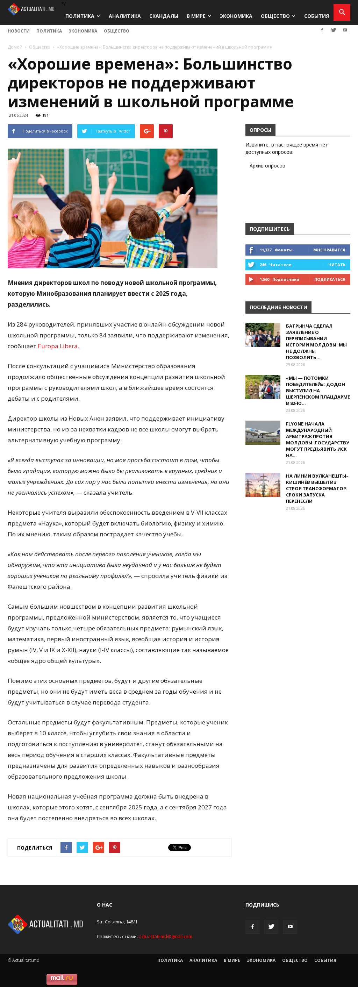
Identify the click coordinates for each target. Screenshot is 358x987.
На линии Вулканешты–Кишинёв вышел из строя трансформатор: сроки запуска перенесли (317, 488)
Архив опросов (267, 165)
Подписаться (329, 279)
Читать (336, 264)
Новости (19, 31)
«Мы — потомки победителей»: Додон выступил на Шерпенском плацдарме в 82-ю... (318, 390)
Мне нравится (329, 249)
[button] (342, 12)
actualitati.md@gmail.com (165, 936)
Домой (15, 47)
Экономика (236, 16)
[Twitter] (333, 30)
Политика (79, 16)
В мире (196, 16)
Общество (275, 16)
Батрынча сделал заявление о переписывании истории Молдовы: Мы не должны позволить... (316, 341)
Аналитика (125, 16)
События (316, 16)
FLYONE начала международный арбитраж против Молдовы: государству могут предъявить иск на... (317, 439)
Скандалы (163, 16)
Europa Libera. (57, 346)
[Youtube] (345, 30)
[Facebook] (322, 30)
